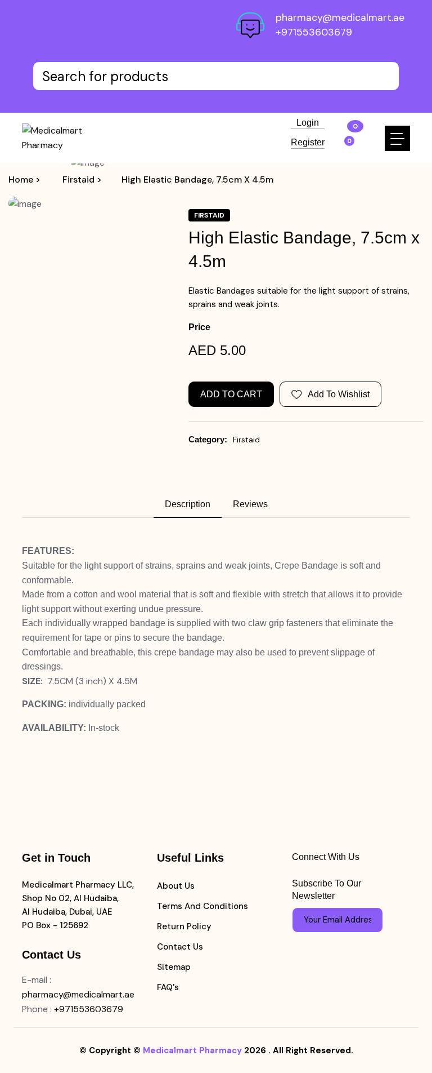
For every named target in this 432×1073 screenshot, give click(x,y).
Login (307, 122)
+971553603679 (314, 32)
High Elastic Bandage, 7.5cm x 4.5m (197, 179)
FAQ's (168, 987)
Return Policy (184, 926)
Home (20, 179)
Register (308, 142)
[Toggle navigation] (397, 138)
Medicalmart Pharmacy (192, 1050)
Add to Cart (231, 394)
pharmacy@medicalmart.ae (340, 17)
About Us (176, 886)
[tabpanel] (216, 639)
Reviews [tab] (250, 504)
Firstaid (246, 439)
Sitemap (174, 967)
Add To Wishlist (339, 394)
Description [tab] (187, 504)
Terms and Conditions (202, 906)
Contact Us (180, 946)
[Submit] (369, 920)
